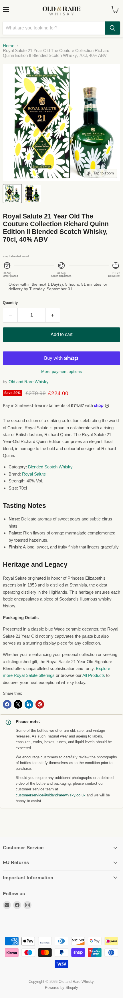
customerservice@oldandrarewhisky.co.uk (51, 795)
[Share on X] (18, 704)
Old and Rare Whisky (29, 381)
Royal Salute (34, 474)
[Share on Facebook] (7, 704)
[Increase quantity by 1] (52, 315)
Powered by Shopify (61, 987)
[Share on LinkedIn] (29, 704)
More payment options (61, 371)
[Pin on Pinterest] (39, 704)
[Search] (112, 28)
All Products (93, 675)
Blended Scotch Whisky (50, 466)
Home (8, 45)
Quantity (10, 303)
